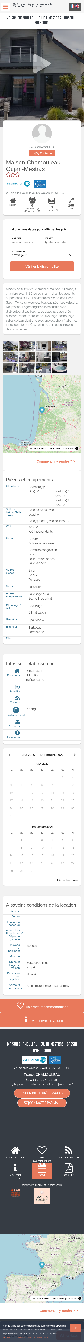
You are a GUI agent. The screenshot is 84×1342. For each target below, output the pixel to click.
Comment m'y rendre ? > (56, 461)
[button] (42, 153)
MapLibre (68, 448)
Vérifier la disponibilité (42, 266)
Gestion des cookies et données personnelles (25, 1337)
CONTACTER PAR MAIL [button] (44, 1103)
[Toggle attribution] (76, 448)
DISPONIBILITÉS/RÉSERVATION (42, 1093)
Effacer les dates (67, 880)
